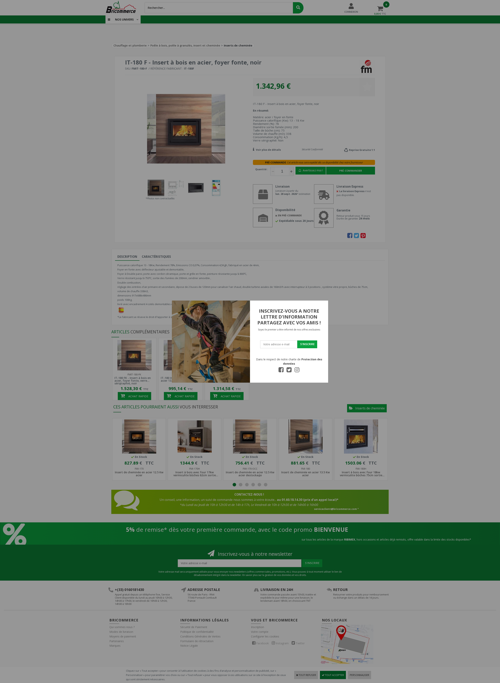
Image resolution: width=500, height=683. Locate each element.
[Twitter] (289, 371)
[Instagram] (297, 371)
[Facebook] (281, 371)
